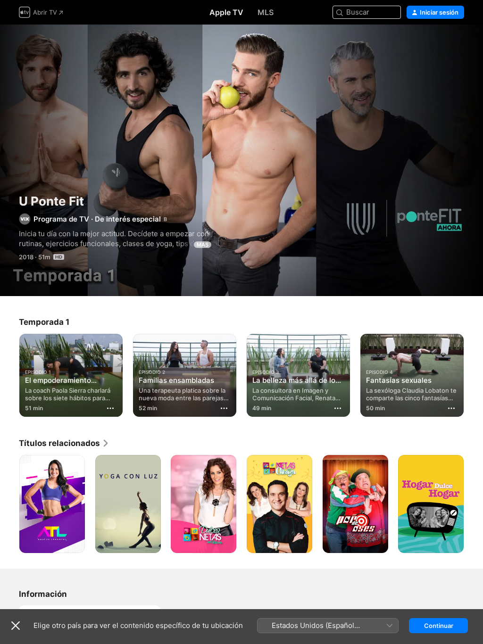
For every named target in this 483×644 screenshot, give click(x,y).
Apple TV (226, 12)
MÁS (202, 244)
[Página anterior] (9, 373)
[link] (64, 443)
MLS (266, 12)
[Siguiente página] (473, 373)
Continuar (438, 625)
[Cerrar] (15, 625)
